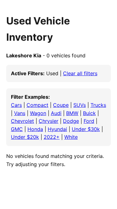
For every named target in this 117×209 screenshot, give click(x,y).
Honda (35, 129)
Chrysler (48, 121)
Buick (89, 113)
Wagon (38, 113)
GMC (17, 129)
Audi (56, 113)
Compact (37, 105)
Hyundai (57, 129)
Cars (16, 105)
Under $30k (86, 129)
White (71, 137)
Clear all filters (80, 73)
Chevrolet (22, 121)
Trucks (98, 105)
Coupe (61, 105)
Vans (19, 113)
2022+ (52, 137)
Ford (89, 121)
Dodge (71, 121)
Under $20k (25, 137)
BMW (72, 113)
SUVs (79, 105)
